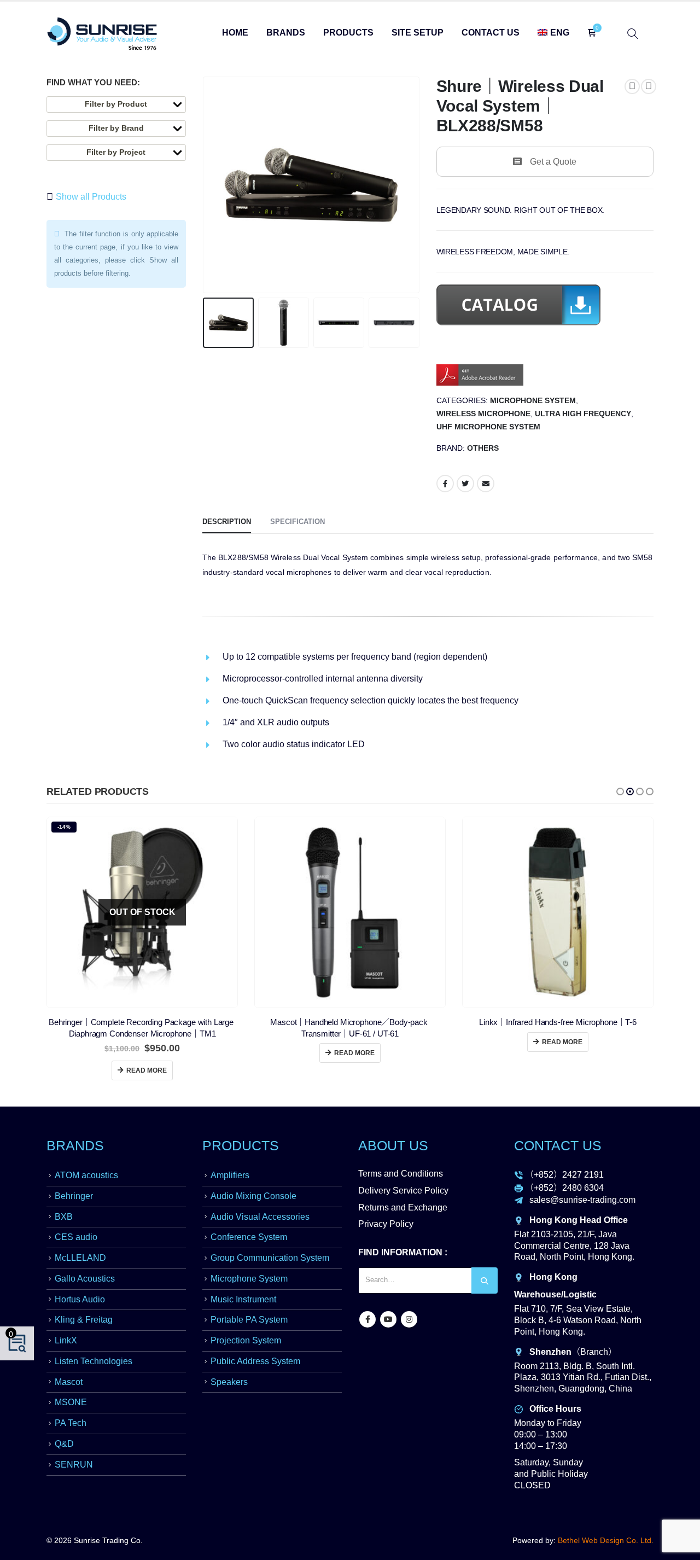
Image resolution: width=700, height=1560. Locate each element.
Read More (146, 1070)
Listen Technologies (93, 1361)
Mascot (69, 1382)
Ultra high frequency (583, 414)
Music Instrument (243, 1299)
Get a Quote (553, 161)
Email (485, 483)
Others (483, 448)
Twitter (465, 483)
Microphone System (533, 401)
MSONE (71, 1402)
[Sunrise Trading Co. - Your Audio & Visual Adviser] (102, 33)
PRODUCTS (240, 1145)
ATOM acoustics (86, 1175)
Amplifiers (230, 1175)
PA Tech (70, 1423)
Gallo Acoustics (85, 1278)
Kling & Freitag (84, 1319)
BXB (64, 1216)
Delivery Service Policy (403, 1190)
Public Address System (255, 1361)
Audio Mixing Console (253, 1196)
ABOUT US (393, 1145)
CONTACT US (558, 1145)
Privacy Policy (385, 1224)
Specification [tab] (297, 521)
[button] (620, 791)
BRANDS (75, 1145)
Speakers (229, 1382)
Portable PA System (249, 1319)
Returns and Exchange (402, 1207)
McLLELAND (80, 1257)
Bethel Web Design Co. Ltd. (606, 1540)
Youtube (388, 1319)
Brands (285, 32)
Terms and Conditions (400, 1173)
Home (235, 32)
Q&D (64, 1443)
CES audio (76, 1237)
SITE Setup (418, 32)
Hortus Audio (80, 1299)
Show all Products (90, 196)
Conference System (249, 1237)
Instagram (409, 1319)
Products (348, 32)
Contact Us (491, 32)
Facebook (445, 483)
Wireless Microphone (483, 414)
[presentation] (205, 185)
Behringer (74, 1196)
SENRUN (74, 1464)
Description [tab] (226, 521)
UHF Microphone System (488, 427)
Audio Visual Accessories (260, 1216)
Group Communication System (270, 1257)
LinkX (66, 1340)
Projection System (246, 1340)
